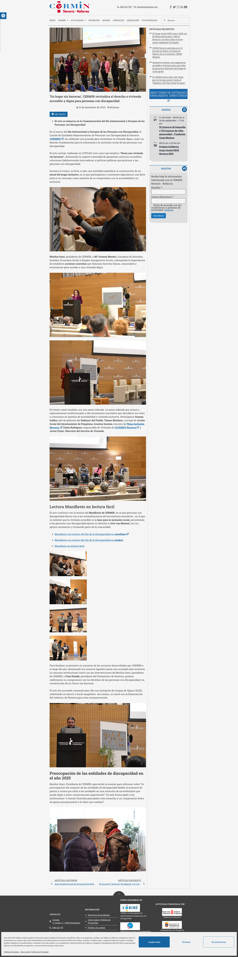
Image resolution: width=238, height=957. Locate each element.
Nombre (156, 187)
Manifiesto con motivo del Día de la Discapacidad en (92, 534)
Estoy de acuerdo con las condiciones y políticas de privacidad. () (166, 207)
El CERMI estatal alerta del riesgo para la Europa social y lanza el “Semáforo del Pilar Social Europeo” (168, 80)
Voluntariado (149, 20)
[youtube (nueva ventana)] (185, 7)
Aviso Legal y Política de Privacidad (34, 952)
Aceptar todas (154, 942)
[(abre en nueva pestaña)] (168, 96)
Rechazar (186, 942)
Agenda (106, 20)
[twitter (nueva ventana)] (174, 7)
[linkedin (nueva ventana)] (181, 7)
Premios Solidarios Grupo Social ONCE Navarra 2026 (169, 150)
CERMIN (62, 20)
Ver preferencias (218, 942)
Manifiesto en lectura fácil (69, 546)
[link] (98, 882)
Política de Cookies (11, 952)
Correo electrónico (162, 196)
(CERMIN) (57, 138)
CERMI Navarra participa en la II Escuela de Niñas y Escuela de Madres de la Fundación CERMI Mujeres (167, 52)
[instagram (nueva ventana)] (178, 7)
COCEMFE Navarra (127, 427)
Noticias (114, 107)
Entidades (94, 20)
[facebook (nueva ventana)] (170, 7)
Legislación (133, 20)
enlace (169, 209)
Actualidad (77, 20)
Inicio (53, 20)
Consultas (118, 20)
